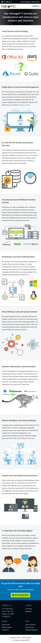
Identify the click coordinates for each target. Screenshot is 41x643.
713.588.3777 (7, 2)
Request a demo (24, 105)
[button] (36, 6)
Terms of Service (30, 625)
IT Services (28, 609)
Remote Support (26, 2)
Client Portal (36, 2)
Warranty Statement (31, 630)
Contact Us (5, 630)
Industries (28, 611)
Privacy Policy (29, 627)
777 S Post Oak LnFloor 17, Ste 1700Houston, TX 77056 (8, 611)
